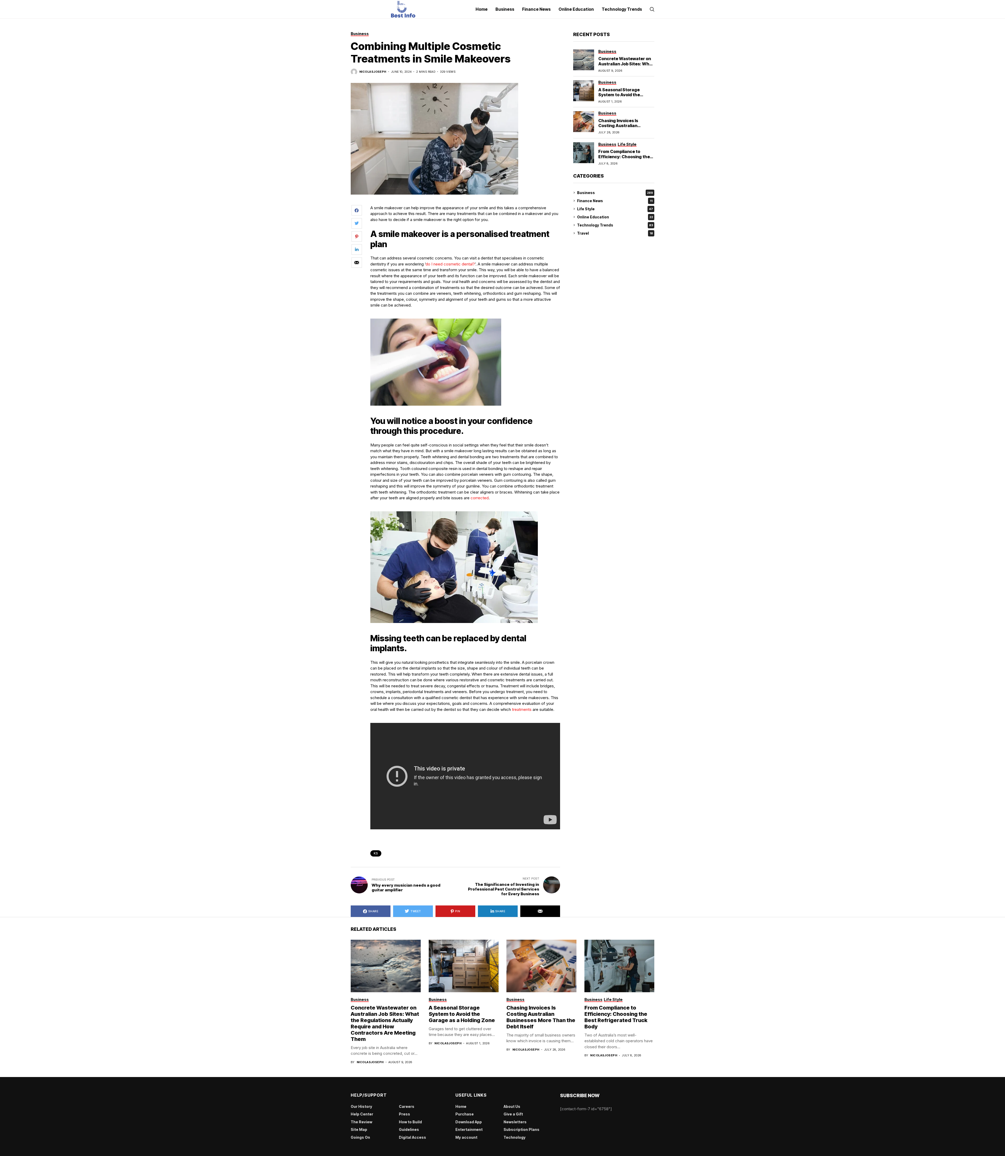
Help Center (362, 1114)
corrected (480, 497)
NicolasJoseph (372, 71)
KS (376, 853)
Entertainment (469, 1129)
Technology (515, 1137)
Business (615, 192)
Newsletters (515, 1122)
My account (466, 1137)
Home (460, 1106)
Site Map (359, 1129)
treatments (522, 709)
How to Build (410, 1122)
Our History (361, 1106)
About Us (512, 1106)
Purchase (464, 1114)
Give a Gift (513, 1114)
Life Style (615, 209)
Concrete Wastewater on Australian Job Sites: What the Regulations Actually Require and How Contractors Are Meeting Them (385, 1023)
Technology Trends (615, 225)
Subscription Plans (521, 1129)
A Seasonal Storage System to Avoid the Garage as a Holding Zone (624, 94)
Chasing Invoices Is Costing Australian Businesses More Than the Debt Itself (626, 128)
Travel (615, 233)
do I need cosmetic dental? (450, 264)
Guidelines (409, 1129)
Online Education (615, 217)
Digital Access (412, 1137)
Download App (468, 1122)
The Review (361, 1122)
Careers (406, 1106)
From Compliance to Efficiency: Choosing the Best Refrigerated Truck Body (624, 159)
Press (404, 1114)
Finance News (614, 201)
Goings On (360, 1137)
